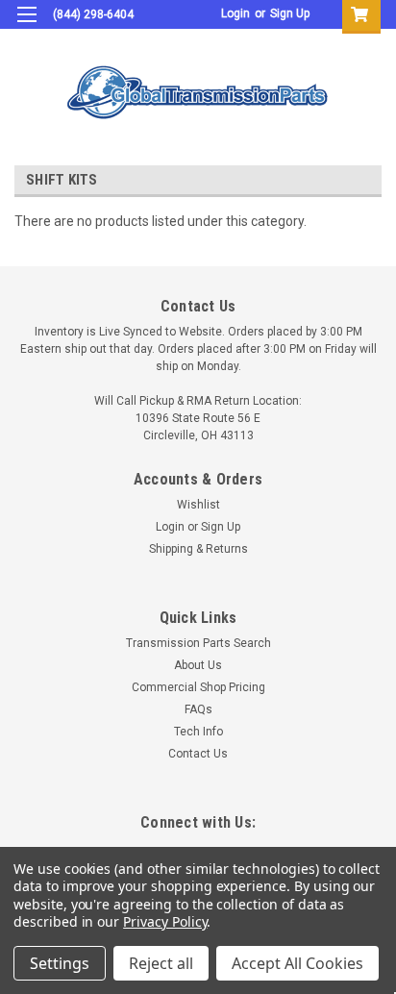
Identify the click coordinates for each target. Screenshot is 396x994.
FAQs (198, 709)
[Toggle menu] (26, 26)
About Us (198, 665)
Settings (59, 963)
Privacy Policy (165, 921)
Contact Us (198, 753)
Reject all (161, 963)
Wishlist (198, 504)
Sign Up (289, 13)
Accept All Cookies (297, 963)
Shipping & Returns (198, 549)
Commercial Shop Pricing (198, 687)
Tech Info (198, 731)
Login (235, 13)
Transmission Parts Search (198, 643)
